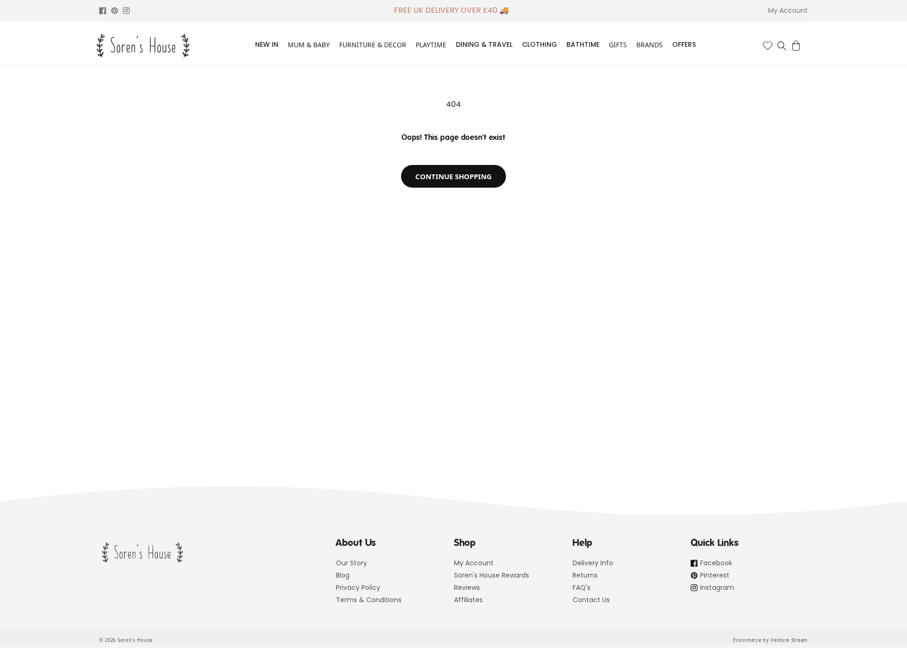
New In (266, 44)
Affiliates (468, 600)
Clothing (539, 44)
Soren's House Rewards (491, 575)
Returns (585, 575)
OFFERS (684, 44)
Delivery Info (593, 563)
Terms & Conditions (369, 600)
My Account (474, 563)
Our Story (351, 563)
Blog (343, 575)
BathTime (582, 44)
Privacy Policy (358, 587)
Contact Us (591, 600)
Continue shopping (453, 176)
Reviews (467, 587)
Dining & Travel (484, 44)
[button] (782, 46)
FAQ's (581, 587)
